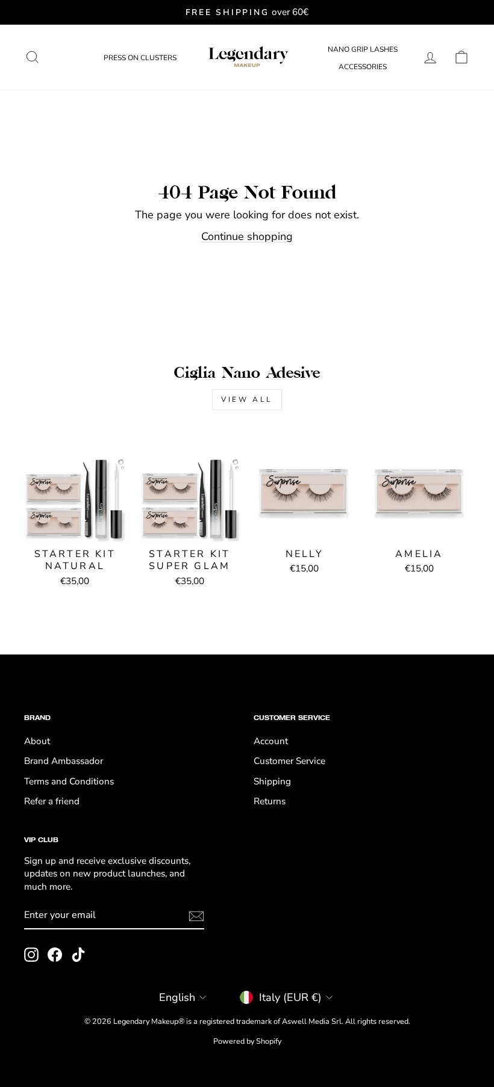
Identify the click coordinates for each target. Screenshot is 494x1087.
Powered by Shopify (247, 1041)
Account (271, 741)
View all (247, 399)
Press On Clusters (140, 58)
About (37, 741)
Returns (270, 801)
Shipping (272, 781)
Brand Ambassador (63, 761)
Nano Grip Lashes (363, 49)
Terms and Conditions (69, 781)
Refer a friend (52, 801)
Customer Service (289, 761)
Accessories (363, 67)
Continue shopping (247, 236)
